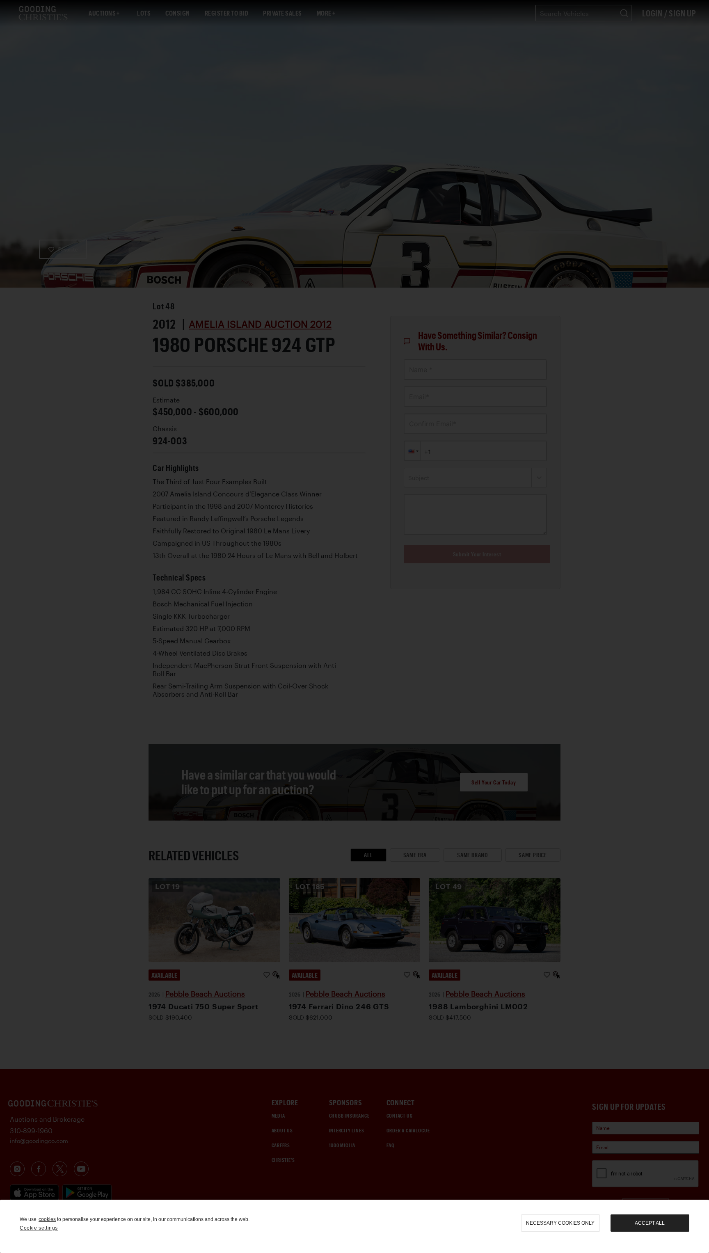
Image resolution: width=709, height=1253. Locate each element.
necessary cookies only (560, 1223)
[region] (354, 1226)
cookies (47, 1219)
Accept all (650, 1223)
